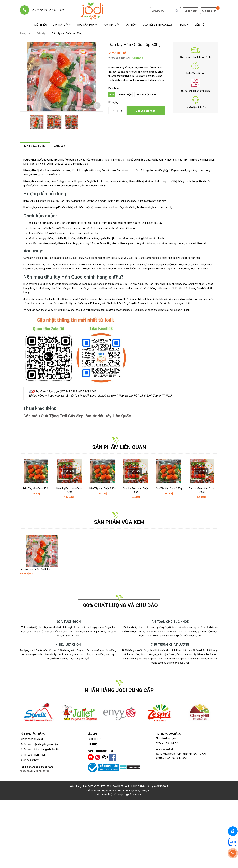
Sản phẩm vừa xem (119, 522)
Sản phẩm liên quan (119, 447)
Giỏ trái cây (61, 24)
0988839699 (27, 771)
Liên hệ (200, 24)
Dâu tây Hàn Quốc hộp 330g (35, 569)
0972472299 (42, 771)
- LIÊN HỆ (92, 744)
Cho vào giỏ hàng (146, 110)
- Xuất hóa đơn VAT (30, 759)
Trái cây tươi (86, 24)
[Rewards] (233, 831)
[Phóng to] (97, 105)
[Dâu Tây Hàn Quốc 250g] (36, 471)
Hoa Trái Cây (111, 24)
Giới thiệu (40, 24)
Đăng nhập (191, 10)
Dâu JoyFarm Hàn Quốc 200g (69, 490)
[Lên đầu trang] (233, 863)
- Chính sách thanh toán (33, 754)
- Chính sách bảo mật (31, 739)
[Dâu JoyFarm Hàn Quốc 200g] (69, 471)
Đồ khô (130, 24)
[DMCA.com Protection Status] (130, 767)
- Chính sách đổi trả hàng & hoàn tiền (39, 749)
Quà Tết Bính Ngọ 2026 (158, 24)
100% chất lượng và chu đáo (119, 605)
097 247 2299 (39, 10)
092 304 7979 (56, 10)
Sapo (139, 794)
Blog (183, 24)
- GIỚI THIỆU (94, 739)
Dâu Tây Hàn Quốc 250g (36, 488)
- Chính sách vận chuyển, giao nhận (39, 744)
